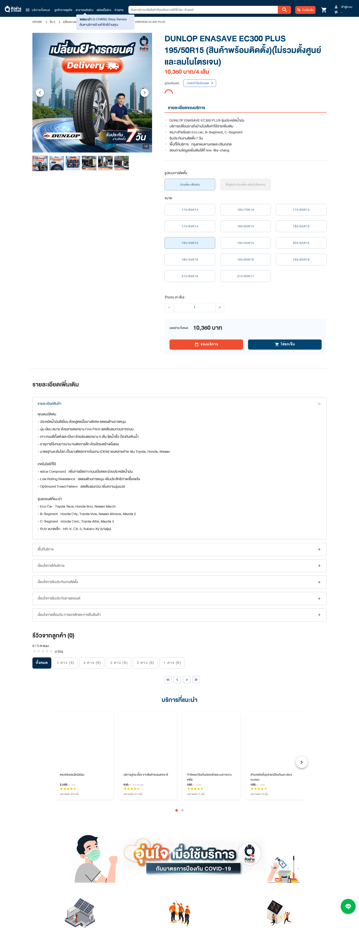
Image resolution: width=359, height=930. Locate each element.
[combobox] (203, 10)
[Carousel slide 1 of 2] (177, 802)
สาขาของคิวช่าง (84, 9)
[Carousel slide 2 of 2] (182, 802)
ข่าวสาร (118, 9)
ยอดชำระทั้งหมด (179, 319)
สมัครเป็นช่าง (104, 9)
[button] (37, 10)
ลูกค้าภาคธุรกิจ (63, 9)
